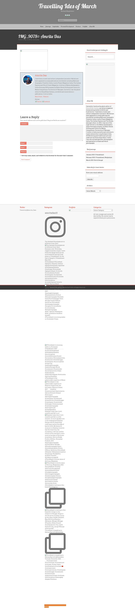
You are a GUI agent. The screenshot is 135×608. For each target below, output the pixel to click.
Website (45, 96)
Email (23, 147)
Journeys (48, 26)
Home (41, 26)
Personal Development (67, 26)
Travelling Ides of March (67, 6)
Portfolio (84, 26)
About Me (92, 26)
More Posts (38, 96)
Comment (24, 123)
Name (23, 143)
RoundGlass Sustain (92, 108)
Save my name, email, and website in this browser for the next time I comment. (47, 155)
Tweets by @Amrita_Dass (28, 210)
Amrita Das (36, 39)
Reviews (78, 26)
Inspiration (55, 26)
